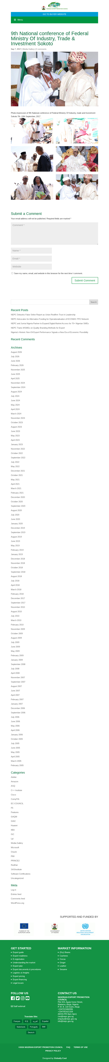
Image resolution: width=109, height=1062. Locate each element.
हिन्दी (43, 1027)
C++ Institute (16, 790)
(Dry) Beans (65, 952)
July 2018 (15, 581)
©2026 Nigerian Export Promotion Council (40, 1047)
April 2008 (15, 673)
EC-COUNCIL (17, 803)
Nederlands (21, 1027)
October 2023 (17, 422)
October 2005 (17, 739)
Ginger (63, 962)
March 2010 (16, 620)
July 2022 (15, 462)
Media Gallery (28, 49)
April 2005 (15, 756)
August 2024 (16, 392)
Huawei (14, 825)
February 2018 (17, 594)
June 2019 (15, 541)
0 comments (41, 49)
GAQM (14, 817)
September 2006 (18, 712)
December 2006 (18, 708)
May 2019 (15, 545)
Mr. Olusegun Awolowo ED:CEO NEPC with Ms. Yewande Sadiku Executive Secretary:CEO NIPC (32, 187)
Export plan (18, 966)
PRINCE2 (15, 860)
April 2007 (15, 695)
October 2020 (17, 501)
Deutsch (31, 1032)
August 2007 (16, 686)
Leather (63, 966)
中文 (26, 1021)
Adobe (13, 777)
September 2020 (18, 506)
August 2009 (16, 638)
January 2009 (17, 660)
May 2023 (15, 435)
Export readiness (20, 956)
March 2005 (16, 761)
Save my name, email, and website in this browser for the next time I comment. (48, 273)
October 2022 (17, 453)
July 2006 (15, 717)
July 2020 (15, 515)
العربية (35, 1021)
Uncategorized (17, 878)
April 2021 (15, 484)
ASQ (13, 786)
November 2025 (18, 370)
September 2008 (18, 664)
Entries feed (16, 894)
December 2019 (18, 528)
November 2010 (18, 607)
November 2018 (18, 563)
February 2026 (17, 365)
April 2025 (15, 378)
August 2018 (16, 576)
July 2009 (15, 642)
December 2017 (18, 598)
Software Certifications (20, 874)
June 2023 (15, 431)
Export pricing (19, 976)
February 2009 (17, 655)
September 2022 (18, 457)
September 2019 (18, 532)
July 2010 (15, 616)
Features (15, 812)
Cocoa (62, 959)
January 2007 (17, 704)
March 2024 (16, 413)
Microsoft (15, 847)
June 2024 (15, 400)
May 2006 (15, 726)
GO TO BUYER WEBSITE (54, 14)
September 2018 (18, 572)
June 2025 (15, 374)
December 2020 (18, 497)
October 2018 (17, 567)
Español (45, 1021)
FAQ (68, 1047)
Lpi (12, 839)
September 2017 (18, 603)
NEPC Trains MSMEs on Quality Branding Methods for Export (38, 328)
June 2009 (15, 647)
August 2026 (16, 352)
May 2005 (15, 752)
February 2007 (17, 699)
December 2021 (18, 471)
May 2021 (15, 479)
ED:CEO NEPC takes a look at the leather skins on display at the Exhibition (77, 130)
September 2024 (18, 387)
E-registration (18, 959)
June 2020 (15, 519)
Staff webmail (19, 1006)
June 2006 (15, 721)
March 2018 (16, 589)
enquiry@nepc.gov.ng (67, 1019)
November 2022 (18, 449)
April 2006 (15, 730)
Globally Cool (60, 1058)
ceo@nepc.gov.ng (66, 1016)
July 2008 (15, 668)
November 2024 (18, 383)
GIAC (13, 821)
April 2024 (15, 409)
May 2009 (15, 651)
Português (34, 1027)
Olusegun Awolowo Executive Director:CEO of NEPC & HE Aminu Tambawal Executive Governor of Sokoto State (77, 187)
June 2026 (15, 361)
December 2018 (18, 559)
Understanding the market (24, 962)
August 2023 (16, 427)
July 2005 (15, 743)
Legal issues (18, 983)
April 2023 (15, 440)
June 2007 (15, 690)
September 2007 (18, 682)
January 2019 (17, 554)
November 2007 (18, 677)
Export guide (18, 952)
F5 (12, 808)
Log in (13, 890)
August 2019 (16, 537)
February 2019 (17, 550)
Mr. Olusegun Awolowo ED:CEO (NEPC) (77, 159)
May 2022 (15, 466)
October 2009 (17, 633)
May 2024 (15, 405)
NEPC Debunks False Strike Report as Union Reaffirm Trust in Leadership (43, 314)
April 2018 (15, 585)
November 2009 (18, 629)
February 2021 (17, 493)
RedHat (14, 865)
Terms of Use (81, 1047)
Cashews (64, 956)
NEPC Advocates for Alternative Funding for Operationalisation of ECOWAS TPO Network (50, 319)
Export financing (20, 979)
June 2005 (15, 748)
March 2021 (16, 488)
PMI (12, 856)
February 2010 (17, 625)
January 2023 (17, 444)
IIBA (13, 830)
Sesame (63, 969)
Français (17, 1021)
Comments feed (18, 898)
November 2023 (18, 418)
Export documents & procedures (27, 969)
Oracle (14, 852)
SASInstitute (16, 869)
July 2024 (15, 396)
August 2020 (16, 510)
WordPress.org (17, 903)
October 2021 (17, 475)
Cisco (13, 795)
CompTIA (15, 799)
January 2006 (17, 734)
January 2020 (17, 523)
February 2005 (17, 765)
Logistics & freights (21, 973)
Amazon (14, 781)
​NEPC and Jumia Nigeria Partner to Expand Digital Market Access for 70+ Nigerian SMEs (50, 323)
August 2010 (16, 611)
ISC (12, 834)
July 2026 (15, 356)
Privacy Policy (53, 1051)
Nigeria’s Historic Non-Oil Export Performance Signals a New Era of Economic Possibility (49, 332)
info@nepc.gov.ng (65, 1021)
